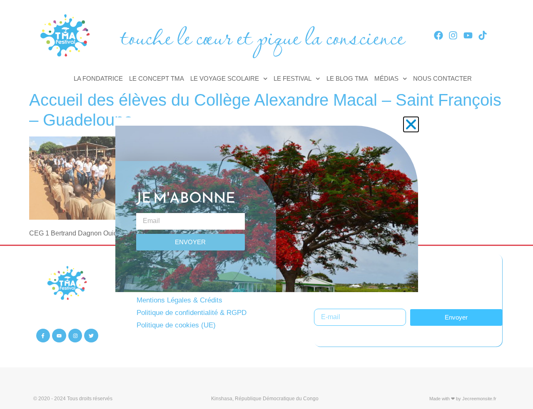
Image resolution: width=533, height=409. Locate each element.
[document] (266, 204)
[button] (411, 124)
